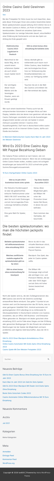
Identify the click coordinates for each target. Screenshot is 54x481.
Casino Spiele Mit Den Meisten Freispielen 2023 (22, 350)
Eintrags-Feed (8, 456)
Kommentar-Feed (9, 459)
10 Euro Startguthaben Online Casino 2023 (20, 173)
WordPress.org (8, 463)
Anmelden (7, 452)
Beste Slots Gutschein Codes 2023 (17, 393)
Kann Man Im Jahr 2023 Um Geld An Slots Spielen (23, 382)
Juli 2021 (6, 423)
